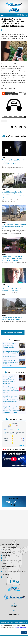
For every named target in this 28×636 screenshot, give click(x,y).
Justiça (4, 157)
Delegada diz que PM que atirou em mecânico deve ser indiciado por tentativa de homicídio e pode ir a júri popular (11, 399)
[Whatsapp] (23, 15)
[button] (1, 15)
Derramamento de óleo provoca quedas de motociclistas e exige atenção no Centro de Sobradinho (9, 379)
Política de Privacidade (20, 627)
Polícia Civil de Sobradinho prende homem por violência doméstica (11, 345)
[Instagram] (18, 15)
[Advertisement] (14, 482)
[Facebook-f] (15, 15)
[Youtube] (20, 15)
